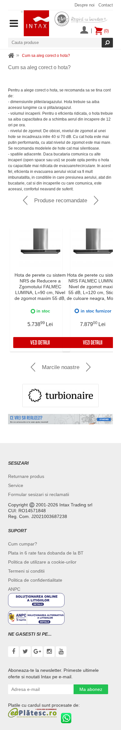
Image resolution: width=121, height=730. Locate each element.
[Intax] (35, 23)
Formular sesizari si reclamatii (38, 494)
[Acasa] (11, 56)
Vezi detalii (40, 343)
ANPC (14, 589)
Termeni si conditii (26, 571)
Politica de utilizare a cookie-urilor (42, 562)
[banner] (60, 419)
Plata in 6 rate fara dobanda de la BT (46, 552)
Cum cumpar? (22, 543)
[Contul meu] (84, 30)
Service (15, 485)
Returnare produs (26, 476)
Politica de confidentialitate (35, 580)
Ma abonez (90, 689)
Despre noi (85, 5)
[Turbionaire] (60, 395)
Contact (105, 5)
